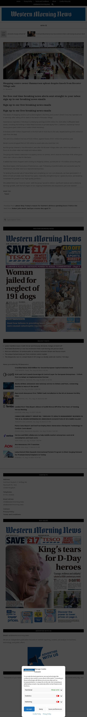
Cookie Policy (37, 714)
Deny (41, 709)
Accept (29, 709)
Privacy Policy (47, 714)
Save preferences (55, 709)
